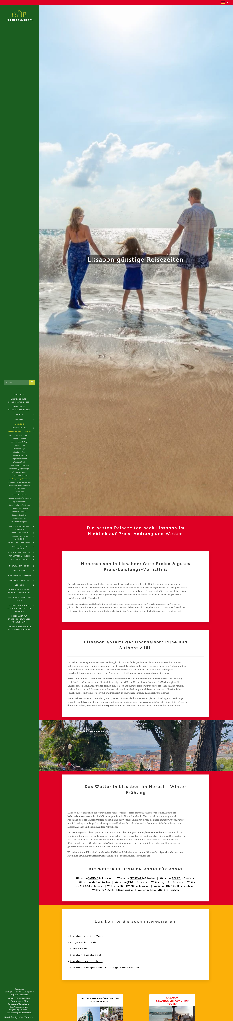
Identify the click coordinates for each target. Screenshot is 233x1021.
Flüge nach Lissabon (84, 942)
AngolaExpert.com (18, 1010)
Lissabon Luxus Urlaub (86, 961)
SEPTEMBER (127, 886)
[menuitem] (19, 394)
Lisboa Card (78, 948)
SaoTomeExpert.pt (19, 1007)
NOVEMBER (112, 890)
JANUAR (93, 878)
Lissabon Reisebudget (85, 955)
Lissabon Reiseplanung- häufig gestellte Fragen (104, 967)
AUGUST (85, 886)
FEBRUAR (136, 878)
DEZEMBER (157, 890)
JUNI (130, 882)
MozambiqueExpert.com (19, 1013)
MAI (94, 882)
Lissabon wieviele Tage (86, 936)
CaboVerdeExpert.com (18, 1004)
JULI (166, 882)
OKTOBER (172, 886)
